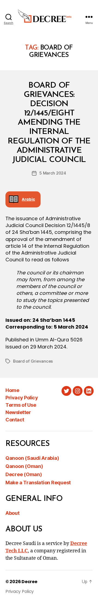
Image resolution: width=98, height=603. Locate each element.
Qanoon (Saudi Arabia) (32, 458)
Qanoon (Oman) (24, 466)
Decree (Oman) (23, 474)
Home (12, 390)
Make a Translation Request (38, 482)
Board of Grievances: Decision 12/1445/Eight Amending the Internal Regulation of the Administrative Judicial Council (49, 122)
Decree (29, 581)
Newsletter (18, 412)
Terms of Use (20, 405)
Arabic (28, 199)
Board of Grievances (33, 361)
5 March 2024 (52, 173)
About (12, 513)
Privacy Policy (21, 397)
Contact (14, 420)
